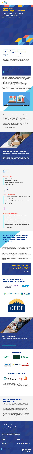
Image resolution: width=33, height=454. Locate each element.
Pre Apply (6, 71)
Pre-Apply (26, 271)
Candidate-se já (6, 448)
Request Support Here (10, 127)
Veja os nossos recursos (9, 344)
